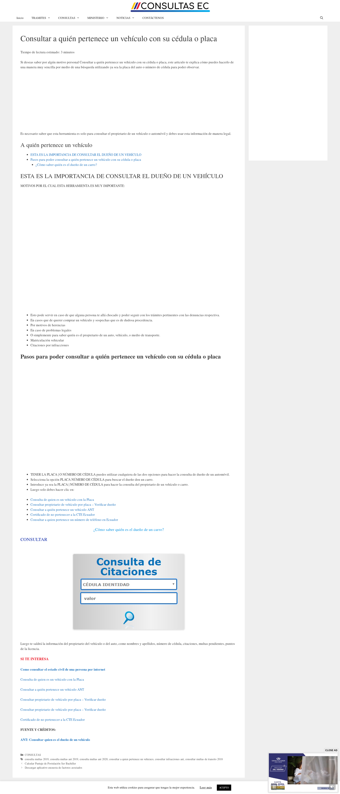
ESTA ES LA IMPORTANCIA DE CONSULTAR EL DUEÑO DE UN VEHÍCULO (85, 154)
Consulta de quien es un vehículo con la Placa (62, 499)
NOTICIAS (123, 18)
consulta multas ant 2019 (64, 759)
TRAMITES (38, 18)
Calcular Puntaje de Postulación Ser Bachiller (50, 763)
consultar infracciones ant (169, 759)
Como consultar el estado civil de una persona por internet (62, 669)
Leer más (206, 787)
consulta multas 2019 (37, 759)
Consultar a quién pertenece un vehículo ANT (62, 509)
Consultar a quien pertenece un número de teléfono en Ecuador (74, 519)
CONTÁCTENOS (153, 18)
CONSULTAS (66, 18)
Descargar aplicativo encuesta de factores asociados (53, 767)
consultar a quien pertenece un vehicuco (131, 759)
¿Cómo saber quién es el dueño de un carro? (66, 164)
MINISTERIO (95, 18)
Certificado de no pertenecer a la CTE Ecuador (62, 514)
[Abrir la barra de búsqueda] (321, 18)
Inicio (20, 18)
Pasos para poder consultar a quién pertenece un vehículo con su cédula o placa (85, 159)
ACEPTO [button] (224, 787)
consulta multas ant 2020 (94, 759)
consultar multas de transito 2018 (204, 759)
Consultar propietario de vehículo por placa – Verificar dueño (73, 504)
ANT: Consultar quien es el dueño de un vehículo (55, 739)
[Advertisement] (129, 102)
